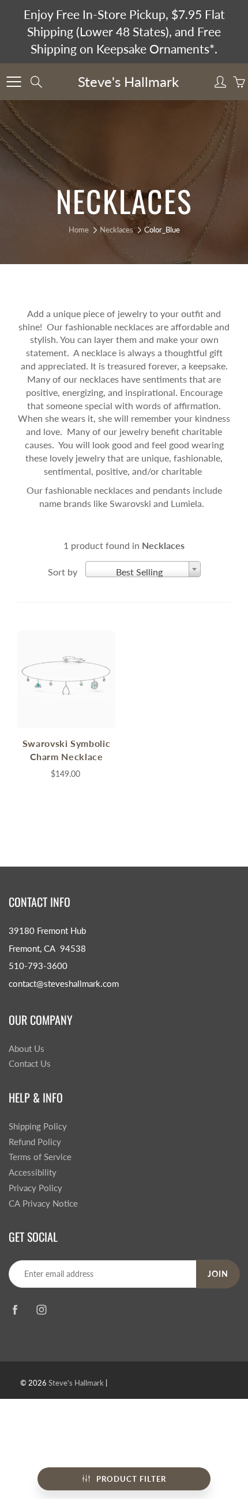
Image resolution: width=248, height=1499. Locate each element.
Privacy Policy (35, 1188)
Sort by (62, 571)
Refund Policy (35, 1142)
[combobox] (143, 569)
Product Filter (131, 1478)
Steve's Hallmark (128, 81)
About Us (26, 1049)
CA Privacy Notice (43, 1203)
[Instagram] (41, 1309)
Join (218, 1274)
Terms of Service (40, 1157)
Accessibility (33, 1172)
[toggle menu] (13, 81)
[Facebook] (15, 1309)
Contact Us (30, 1064)
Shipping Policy (38, 1126)
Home (79, 229)
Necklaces (116, 229)
